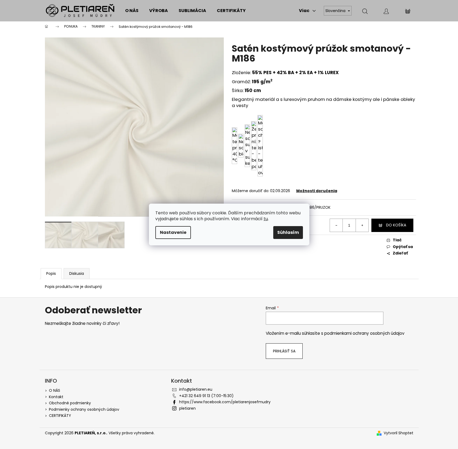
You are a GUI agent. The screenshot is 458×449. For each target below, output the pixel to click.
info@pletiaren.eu (195, 389)
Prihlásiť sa (284, 351)
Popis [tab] (51, 273)
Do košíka (396, 225)
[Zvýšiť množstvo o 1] (362, 225)
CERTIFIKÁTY (60, 415)
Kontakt (56, 396)
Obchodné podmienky (70, 403)
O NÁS (54, 390)
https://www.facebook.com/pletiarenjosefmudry (225, 402)
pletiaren (187, 408)
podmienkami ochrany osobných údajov (364, 333)
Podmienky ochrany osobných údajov (84, 409)
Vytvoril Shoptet (398, 433)
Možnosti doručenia (316, 190)
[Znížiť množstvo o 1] (336, 225)
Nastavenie (173, 232)
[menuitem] (132, 10)
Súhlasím (288, 232)
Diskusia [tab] (76, 273)
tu (266, 219)
